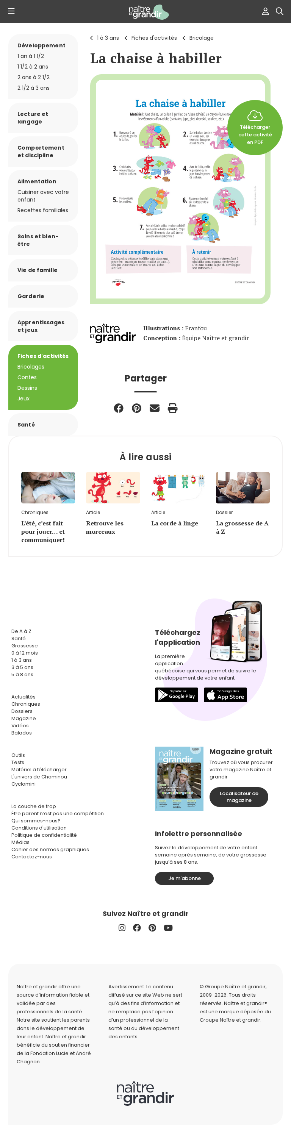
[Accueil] (145, 12)
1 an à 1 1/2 (30, 56)
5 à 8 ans (22, 674)
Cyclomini (23, 784)
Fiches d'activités (154, 38)
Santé (26, 424)
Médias (20, 842)
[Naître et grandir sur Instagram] (122, 928)
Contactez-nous (31, 856)
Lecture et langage (32, 117)
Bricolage (201, 38)
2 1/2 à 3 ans (33, 88)
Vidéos (20, 725)
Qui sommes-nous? (36, 820)
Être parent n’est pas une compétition (57, 813)
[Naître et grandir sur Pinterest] (152, 928)
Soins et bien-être (37, 240)
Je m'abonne (184, 878)
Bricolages (30, 366)
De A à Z (21, 631)
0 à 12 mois (24, 652)
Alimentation (36, 181)
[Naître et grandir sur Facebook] (137, 928)
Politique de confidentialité (44, 835)
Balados (21, 732)
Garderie (30, 296)
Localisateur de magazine (239, 797)
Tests (17, 762)
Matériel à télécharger (39, 769)
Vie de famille (37, 270)
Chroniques (25, 704)
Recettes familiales (42, 210)
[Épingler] (136, 408)
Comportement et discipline (40, 151)
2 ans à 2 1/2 (33, 77)
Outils (18, 755)
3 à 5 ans (22, 667)
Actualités (23, 696)
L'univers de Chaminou (39, 776)
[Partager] (119, 408)
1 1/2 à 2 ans (32, 66)
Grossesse (24, 645)
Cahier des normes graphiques (50, 849)
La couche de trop (33, 806)
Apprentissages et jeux (40, 326)
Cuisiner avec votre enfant (43, 195)
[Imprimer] (173, 408)
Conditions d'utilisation (39, 827)
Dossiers (22, 711)
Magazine (23, 718)
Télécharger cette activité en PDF (255, 134)
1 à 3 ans (108, 38)
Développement (41, 45)
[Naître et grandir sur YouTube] (168, 928)
